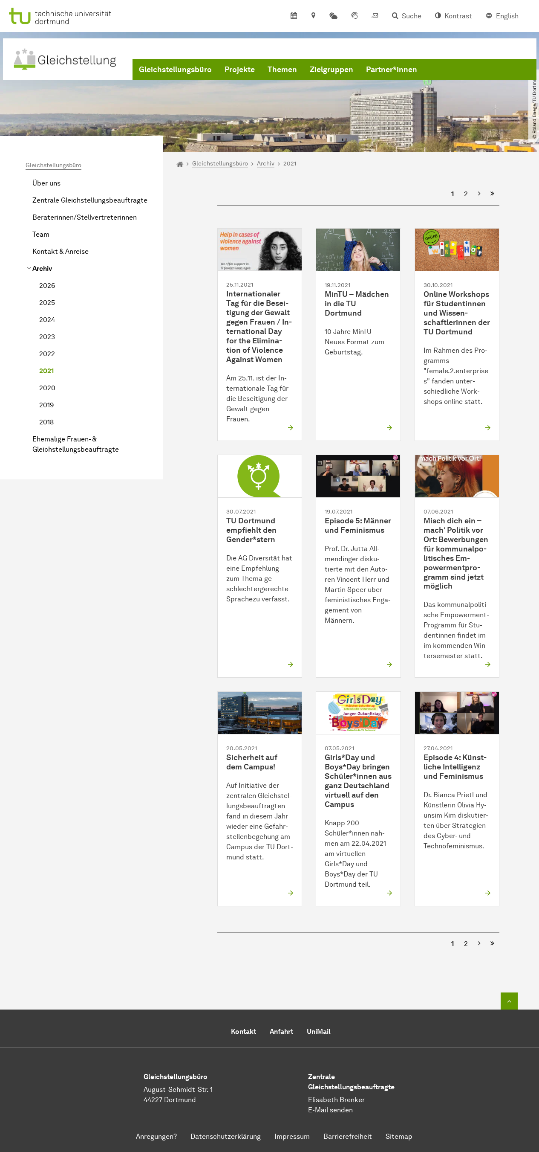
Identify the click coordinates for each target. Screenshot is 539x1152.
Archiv (42, 268)
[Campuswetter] (333, 16)
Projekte (240, 69)
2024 (47, 320)
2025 (47, 303)
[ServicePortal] (354, 16)
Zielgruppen (331, 69)
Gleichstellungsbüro (175, 69)
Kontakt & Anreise (60, 251)
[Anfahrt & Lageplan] (313, 16)
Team (40, 234)
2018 (46, 422)
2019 (46, 405)
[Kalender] (294, 16)
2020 (47, 388)
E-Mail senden (330, 1110)
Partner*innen (391, 69)
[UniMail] (375, 16)
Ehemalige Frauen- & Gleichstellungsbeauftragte (75, 444)
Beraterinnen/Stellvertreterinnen (84, 217)
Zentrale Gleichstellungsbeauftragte (89, 200)
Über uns (46, 183)
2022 (47, 354)
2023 (47, 337)
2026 (47, 285)
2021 (46, 371)
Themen (282, 69)
